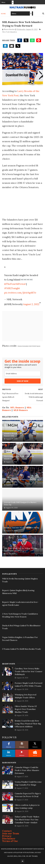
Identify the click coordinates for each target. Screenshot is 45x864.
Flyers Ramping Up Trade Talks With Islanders (19, 457)
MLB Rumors (20, 410)
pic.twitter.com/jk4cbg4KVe (20, 292)
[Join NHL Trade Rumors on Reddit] (35, 752)
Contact (7, 830)
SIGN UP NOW (22, 381)
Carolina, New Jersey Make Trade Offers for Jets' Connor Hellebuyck (28, 671)
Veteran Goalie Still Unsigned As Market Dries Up (20, 503)
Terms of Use (10, 840)
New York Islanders (9, 32)
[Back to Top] (22, 861)
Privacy (7, 835)
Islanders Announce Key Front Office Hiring (21, 528)
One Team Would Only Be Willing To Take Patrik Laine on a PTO (20, 549)
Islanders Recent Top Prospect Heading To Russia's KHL (21, 434)
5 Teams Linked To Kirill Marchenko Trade (21, 649)
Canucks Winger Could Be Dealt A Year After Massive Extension (27, 770)
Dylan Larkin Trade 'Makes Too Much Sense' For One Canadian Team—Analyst (27, 819)
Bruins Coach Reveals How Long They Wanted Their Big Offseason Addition (28, 723)
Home (3, 13)
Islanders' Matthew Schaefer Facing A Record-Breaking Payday (22, 480)
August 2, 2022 (31, 304)
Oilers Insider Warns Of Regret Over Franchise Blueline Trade (26, 709)
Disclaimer (8, 838)
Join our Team (10, 833)
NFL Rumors (17, 407)
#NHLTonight (12, 288)
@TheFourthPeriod (15, 283)
